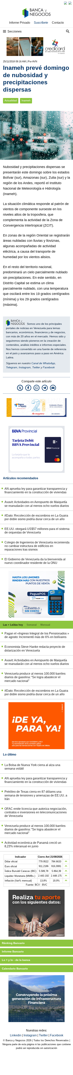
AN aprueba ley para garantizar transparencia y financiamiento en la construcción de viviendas (35, 490)
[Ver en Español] (70, 3)
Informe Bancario (13, 951)
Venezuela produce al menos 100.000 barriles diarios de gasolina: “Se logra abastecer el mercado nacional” (35, 677)
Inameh (26, 100)
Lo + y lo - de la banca (16, 959)
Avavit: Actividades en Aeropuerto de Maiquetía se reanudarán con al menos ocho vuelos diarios (36, 503)
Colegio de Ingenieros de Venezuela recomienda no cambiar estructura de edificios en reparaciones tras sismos (36, 546)
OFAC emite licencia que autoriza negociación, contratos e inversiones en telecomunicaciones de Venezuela (35, 812)
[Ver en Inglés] (65, 3)
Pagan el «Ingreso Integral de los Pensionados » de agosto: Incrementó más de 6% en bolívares (36, 635)
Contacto (58, 22)
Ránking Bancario (13, 943)
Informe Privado (19, 22)
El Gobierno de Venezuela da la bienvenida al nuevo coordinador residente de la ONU (35, 561)
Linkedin (16, 1035)
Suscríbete (41, 22)
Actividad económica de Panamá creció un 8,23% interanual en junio (32, 844)
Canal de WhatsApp (43, 363)
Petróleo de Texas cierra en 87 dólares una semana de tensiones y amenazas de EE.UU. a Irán (35, 795)
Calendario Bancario (15, 968)
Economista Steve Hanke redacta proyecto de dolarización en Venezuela (34, 648)
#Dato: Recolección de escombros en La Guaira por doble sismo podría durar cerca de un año (36, 517)
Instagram (25, 367)
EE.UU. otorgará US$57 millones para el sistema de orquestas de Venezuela (36, 530)
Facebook (49, 367)
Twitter (36, 367)
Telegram (11, 367)
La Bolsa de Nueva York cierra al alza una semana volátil (32, 766)
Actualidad (10, 100)
